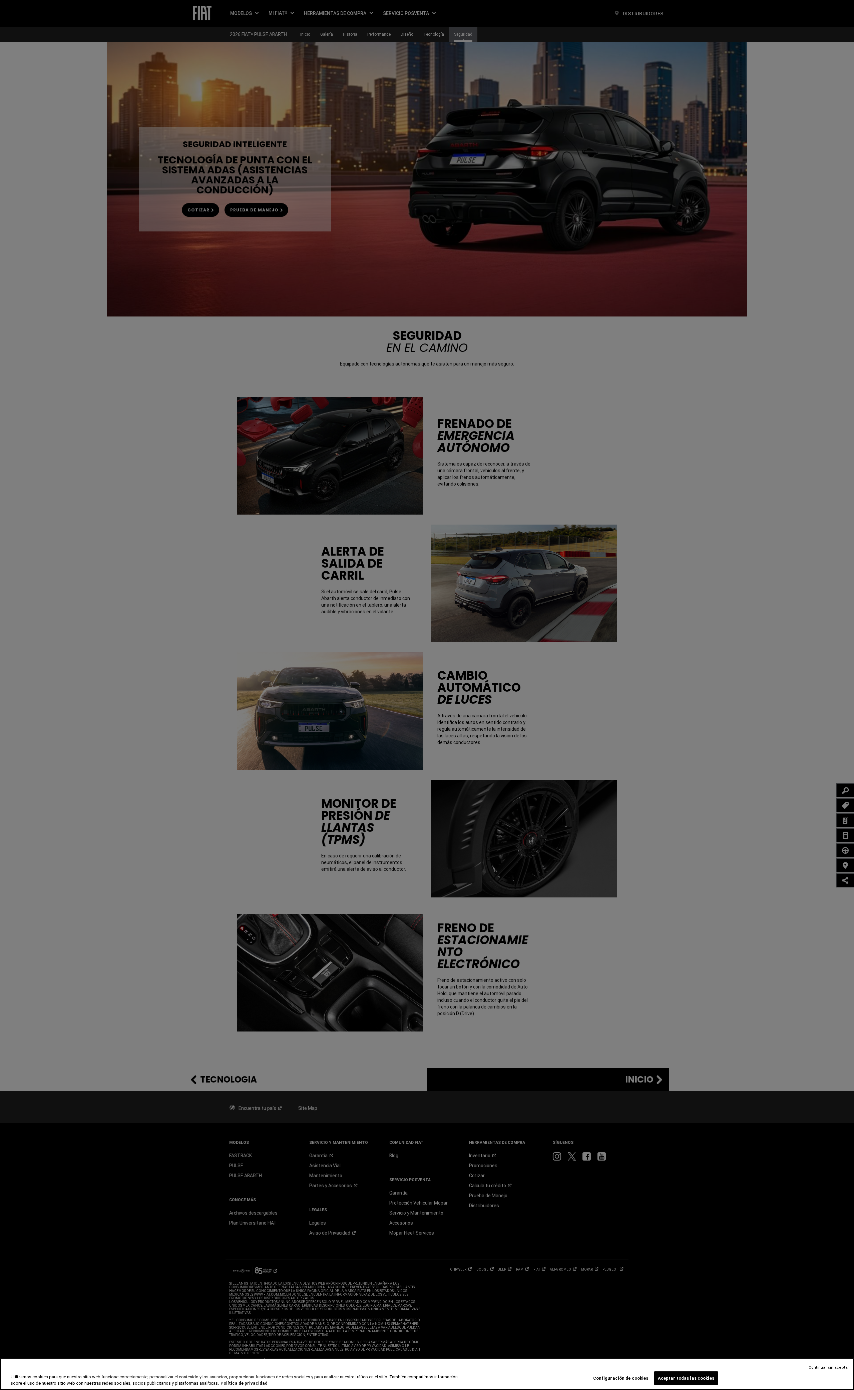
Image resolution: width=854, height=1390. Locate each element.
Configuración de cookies (621, 1378)
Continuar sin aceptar (829, 1367)
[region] (427, 1374)
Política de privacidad (244, 1383)
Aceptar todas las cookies (686, 1378)
